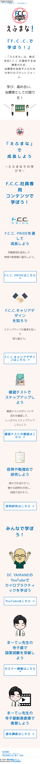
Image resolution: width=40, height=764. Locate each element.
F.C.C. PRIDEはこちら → (20, 276)
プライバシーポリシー (11, 753)
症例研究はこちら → (20, 506)
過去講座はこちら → (20, 734)
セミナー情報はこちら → (20, 670)
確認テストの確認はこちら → (20, 435)
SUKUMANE (16, 761)
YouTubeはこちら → (20, 601)
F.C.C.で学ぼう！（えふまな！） (15, 3)
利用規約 (5, 752)
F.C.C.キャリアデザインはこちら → (20, 358)
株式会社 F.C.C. (13, 759)
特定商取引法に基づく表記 (13, 755)
